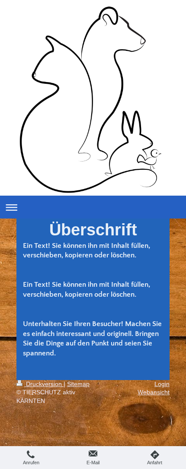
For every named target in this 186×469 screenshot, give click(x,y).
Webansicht (154, 392)
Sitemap (78, 383)
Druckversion (44, 383)
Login (162, 383)
